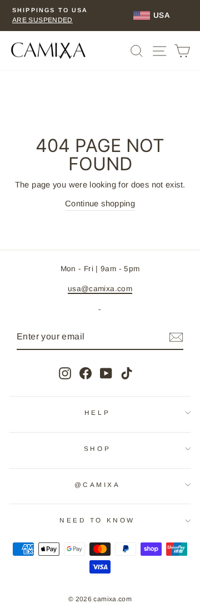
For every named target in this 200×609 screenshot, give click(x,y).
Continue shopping (100, 203)
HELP (97, 412)
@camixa (97, 484)
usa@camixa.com (100, 289)
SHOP (97, 448)
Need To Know (96, 520)
